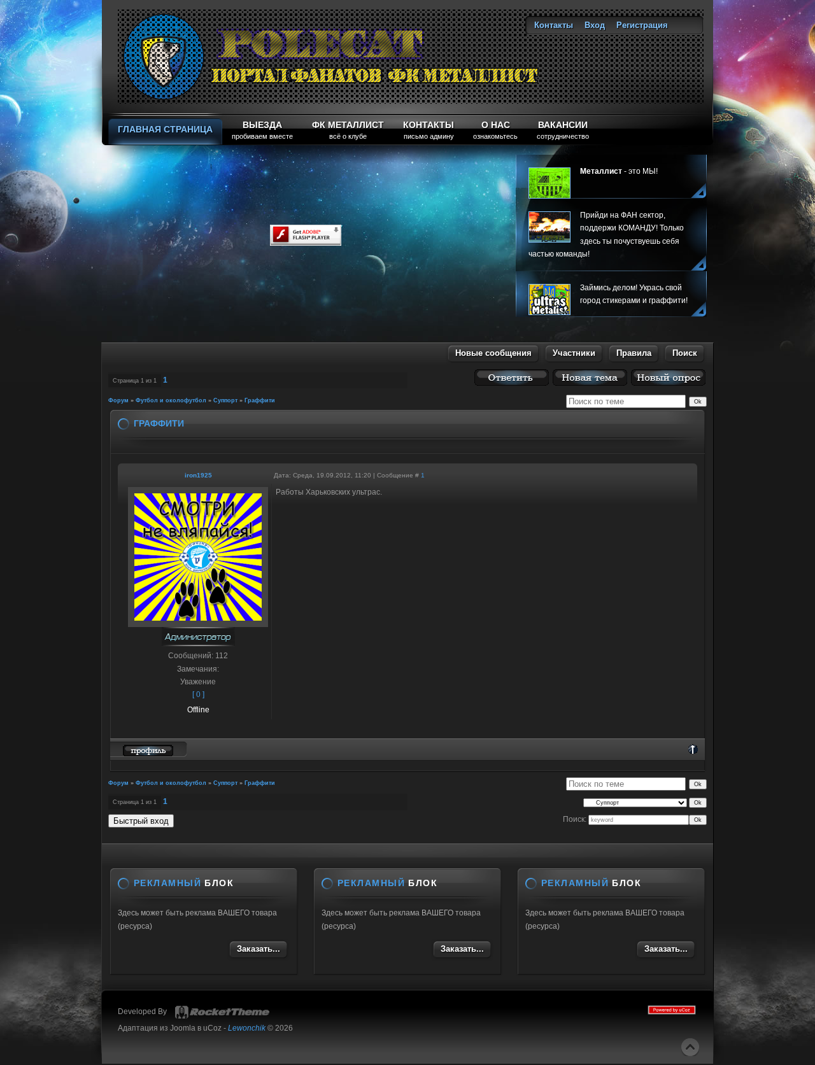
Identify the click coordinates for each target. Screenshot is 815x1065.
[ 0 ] (198, 694)
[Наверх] (690, 1047)
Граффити (259, 400)
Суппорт (225, 400)
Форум (118, 400)
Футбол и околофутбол (171, 400)
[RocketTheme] (222, 1012)
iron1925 (198, 475)
